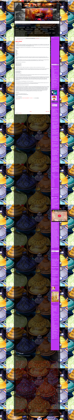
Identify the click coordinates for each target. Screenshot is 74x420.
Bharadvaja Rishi (30, 368)
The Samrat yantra (30, 403)
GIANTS (42, 375)
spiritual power (35, 400)
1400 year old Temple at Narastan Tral (54, 201)
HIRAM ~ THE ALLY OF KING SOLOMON (50, 380)
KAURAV (20, 385)
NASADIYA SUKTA (29, 390)
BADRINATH (31, 367)
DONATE (53, 87)
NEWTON (22, 391)
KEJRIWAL (22, 385)
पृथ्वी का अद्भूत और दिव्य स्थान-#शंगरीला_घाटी (43, 410)
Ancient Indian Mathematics (30, 364)
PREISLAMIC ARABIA (52, 393)
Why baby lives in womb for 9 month (52, 409)
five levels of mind (36, 374)
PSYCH (20, 394)
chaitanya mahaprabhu (55, 370)
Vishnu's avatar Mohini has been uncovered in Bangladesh (55, 205)
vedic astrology (50, 406)
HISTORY (56, 380)
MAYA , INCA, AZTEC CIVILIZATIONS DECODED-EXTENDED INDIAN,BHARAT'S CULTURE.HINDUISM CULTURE (55, 110)
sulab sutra (21, 401)
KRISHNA (52, 385)
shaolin (41, 398)
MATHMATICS (52, 388)
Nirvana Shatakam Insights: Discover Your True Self (55, 190)
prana (29, 393)
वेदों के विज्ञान (30, 411)
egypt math (40, 373)
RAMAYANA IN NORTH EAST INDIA (32, 395)
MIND (44, 389)
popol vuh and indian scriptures (19, 393)
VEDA (19, 406)
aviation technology (24, 367)
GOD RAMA (46, 375)
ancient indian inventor (18, 364)
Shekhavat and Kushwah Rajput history (55, 281)
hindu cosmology (41, 377)
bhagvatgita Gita (22, 368)
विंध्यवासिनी (19, 411)
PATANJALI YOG (52, 392)
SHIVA (53, 398)
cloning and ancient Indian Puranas (50, 371)
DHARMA (53, 73)
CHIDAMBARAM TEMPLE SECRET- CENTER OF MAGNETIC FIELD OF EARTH (55, 123)
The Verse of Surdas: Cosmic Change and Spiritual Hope (55, 192)
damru (37, 372)
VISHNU (46, 408)
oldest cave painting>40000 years (46, 391)
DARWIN (42, 372)
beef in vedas (51, 367)
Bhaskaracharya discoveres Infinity (54, 368)
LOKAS (39, 386)
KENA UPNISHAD (25, 385)
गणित (23, 410)
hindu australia (33, 377)
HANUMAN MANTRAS (54, 263)
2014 (52, 185)
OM (53, 391)
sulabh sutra (24, 401)
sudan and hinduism (18, 401)
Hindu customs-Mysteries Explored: (47, 377)
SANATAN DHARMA (23, 397)
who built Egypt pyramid (46, 409)
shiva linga (56, 398)
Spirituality (38, 400)
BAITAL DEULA (34, 367)
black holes (17, 369)
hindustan (45, 380)
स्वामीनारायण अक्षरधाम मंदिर (18, 412)
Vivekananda (56, 408)
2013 (52, 186)
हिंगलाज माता (27, 412)
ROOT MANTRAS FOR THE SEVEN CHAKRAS (55, 265)
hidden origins (17, 377)
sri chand (41, 400)
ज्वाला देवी (27, 410)
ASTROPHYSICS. (30, 366)
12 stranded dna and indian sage (19, 361)
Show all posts (37, 38)
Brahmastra (55, 369)
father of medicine (28, 374)
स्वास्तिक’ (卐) (24, 412)
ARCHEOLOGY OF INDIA (55, 77)
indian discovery (49, 381)
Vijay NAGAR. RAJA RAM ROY (34, 408)
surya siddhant (42, 401)
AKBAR (18, 362)
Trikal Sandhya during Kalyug (55, 191)
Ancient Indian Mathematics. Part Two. (43, 364)
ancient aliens (48, 362)
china (30, 371)
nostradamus (36, 391)
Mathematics (49, 388)
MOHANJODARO (54, 389)
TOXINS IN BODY (21, 404)
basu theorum (48, 367)
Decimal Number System (55, 372)
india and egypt (23, 381)
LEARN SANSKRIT (54, 82)
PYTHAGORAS (40, 394)
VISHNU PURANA (52, 408)
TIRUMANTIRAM (17, 404)
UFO (52, 404)
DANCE (40, 372)
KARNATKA (50, 384)
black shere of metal (20, 369)
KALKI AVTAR (21, 384)
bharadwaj (34, 368)
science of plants (19, 398)
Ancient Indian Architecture (55, 317)
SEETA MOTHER (30, 398)
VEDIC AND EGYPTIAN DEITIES (45, 406)
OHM (41, 391)
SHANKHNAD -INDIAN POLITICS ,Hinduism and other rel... (55, 80)
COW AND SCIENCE (21, 372)
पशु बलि (36, 410)
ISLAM (33, 383)
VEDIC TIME (19, 408)
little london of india (36, 386)
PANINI (32, 392)
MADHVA (24, 387)
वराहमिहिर (17, 411)
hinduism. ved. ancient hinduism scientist (38, 380)
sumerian (27, 401)
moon (57, 389)
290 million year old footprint (39, 361)
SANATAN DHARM (22, 27)
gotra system (56, 375)
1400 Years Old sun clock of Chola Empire (26, 361)
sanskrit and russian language (45, 397)
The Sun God (43, 403)
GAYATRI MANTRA (25, 375)
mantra (25, 388)
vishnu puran (49, 408)
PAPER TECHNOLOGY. (36, 392)
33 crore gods (44, 361)
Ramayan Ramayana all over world (24, 395)
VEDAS (27, 406)
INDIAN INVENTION (54, 381)
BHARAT (37, 368)
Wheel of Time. (39, 409)
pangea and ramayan (29, 392)
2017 (52, 182)
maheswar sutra (47, 387)
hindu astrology (29, 377)
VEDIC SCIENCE (54, 78)
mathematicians (46, 388)
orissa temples (20, 392)
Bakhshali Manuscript (38, 367)
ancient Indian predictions (55, 364)
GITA (52, 316)
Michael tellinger (41, 389)
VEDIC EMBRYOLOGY (52, 407)
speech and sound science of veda (21, 400)
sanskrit (38, 397)
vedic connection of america (55, 406)
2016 (52, 183)
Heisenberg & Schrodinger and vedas (51, 376)
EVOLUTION (24, 374)
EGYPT (27, 373)
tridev (35, 404)
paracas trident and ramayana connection (43, 392)
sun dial (29, 401)
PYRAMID (34, 394)
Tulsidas (43, 404)
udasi (50, 404)
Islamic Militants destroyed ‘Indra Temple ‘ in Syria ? (40, 383)
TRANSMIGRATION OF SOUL (27, 404)
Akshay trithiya (53, 274)
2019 (52, 180)
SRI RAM (51, 400)
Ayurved (53, 312)
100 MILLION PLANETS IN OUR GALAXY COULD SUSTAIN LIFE (55, 117)
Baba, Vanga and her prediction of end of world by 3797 (55, 143)
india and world (27, 381)
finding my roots (32, 374)
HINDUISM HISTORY (54, 81)
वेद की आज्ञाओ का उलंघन (26, 411)
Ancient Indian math (24, 364)
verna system (27, 408)
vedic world (23, 408)
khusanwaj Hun (30, 385)
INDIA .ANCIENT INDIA (18, 381)
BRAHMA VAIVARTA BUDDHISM (39, 369)
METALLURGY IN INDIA (36, 389)
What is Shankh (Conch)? (34, 409)
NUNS (39, 391)
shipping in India (50, 398)
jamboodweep (57, 383)
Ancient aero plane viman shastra (37, 362)
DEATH (45, 372)
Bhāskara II (44, 368)
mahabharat (34, 387)
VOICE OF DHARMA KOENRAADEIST (54, 310)
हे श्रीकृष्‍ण (29, 412)
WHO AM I (43, 409)
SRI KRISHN (43, 400)
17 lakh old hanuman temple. (33, 361)
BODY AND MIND (28, 369)
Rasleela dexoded (56, 395)
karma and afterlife (46, 384)
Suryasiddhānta (54, 401)
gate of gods (17, 375)
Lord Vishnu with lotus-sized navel (52, 386)
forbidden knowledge (46, 374)
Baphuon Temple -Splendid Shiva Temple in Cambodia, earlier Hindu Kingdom (55, 200)
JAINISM (52, 383)
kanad (41, 384)
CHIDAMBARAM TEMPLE (26, 371)
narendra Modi (17, 390)
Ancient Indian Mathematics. (36, 364)
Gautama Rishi (20, 375)
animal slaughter (51, 365)
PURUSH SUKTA (26, 394)
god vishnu (50, 375)
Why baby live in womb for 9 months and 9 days (55, 162)
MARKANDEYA (40, 388)
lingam (32, 386)
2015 (52, 184)
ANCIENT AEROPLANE (43, 362)
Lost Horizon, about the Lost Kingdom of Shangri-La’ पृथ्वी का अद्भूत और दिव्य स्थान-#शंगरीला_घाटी (55, 168)
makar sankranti (51, 387)
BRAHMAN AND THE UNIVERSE (49, 369)
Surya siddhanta (46, 401)
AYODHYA (28, 367)
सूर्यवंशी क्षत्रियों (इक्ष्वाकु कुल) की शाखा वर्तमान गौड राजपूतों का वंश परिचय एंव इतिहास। (55, 279)
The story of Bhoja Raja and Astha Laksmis (37, 403)
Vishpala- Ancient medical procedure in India (55, 177)
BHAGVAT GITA (56, 367)
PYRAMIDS (37, 394)
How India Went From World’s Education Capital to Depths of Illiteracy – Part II (55, 260)
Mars (43, 388)
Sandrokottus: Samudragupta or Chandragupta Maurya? (31, 397)
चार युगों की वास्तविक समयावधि (55, 272)
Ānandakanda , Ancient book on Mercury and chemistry (55, 271)
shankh (39, 398)
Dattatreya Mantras (54, 264)
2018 (52, 181)
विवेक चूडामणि (22, 411)
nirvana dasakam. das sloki (28, 391)
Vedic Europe (57, 407)
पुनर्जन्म (38, 410)
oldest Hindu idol (51, 391)
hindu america (25, 377)
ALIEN (20, 362)
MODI (46, 389)
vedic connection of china (26, 407)
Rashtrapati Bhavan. (52, 395)
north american (33, 391)
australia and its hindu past (19, 367)
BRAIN (57, 369)
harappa (36, 376)
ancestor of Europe (27, 362)
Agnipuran (39, 27)
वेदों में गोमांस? (33, 411)
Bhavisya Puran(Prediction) (47, 27)
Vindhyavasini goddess (43, 408)
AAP (57, 361)
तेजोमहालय (31, 410)
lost (57, 386)
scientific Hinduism (23, 398)
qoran (43, 394)
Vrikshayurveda (17, 409)
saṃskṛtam (53, 72)
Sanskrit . (40, 397)
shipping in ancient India (45, 398)
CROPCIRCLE (29, 372)
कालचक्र (16, 410)
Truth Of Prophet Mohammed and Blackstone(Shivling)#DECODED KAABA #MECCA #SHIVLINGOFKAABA (55, 149)
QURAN (57, 394)
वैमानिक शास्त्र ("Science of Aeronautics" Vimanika (40, 411)
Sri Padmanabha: (47, 400)
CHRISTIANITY (40, 371)
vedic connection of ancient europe (19, 407)
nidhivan (24, 391)
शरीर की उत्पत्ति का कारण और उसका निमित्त (49, 411)
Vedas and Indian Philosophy (34, 406)
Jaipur (54, 383)
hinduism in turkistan (26, 380)
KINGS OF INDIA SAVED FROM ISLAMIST (40, 385)
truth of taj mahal (40, 404)
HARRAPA (39, 376)
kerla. (28, 385)
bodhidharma (24, 369)
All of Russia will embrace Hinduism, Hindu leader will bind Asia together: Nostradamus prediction (55, 137)
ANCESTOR (23, 362)
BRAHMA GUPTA (34, 369)
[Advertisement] (32, 105)
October (54, 175)
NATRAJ (33, 390)
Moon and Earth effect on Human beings (55, 275)
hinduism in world (30, 380)
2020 (52, 179)
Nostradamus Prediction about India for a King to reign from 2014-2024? (55, 130)
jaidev (50, 383)
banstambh (45, 367)
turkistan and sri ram (47, 404)
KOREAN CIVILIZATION (48, 385)
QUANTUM (46, 394)
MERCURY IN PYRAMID (31, 389)
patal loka (50, 392)
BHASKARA (40, 368)
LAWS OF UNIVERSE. (29, 386)
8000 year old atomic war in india (53, 361)
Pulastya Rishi (23, 394)
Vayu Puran (54, 27)
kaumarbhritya (17, 385)
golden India (53, 375)
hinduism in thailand (21, 380)
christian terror (36, 371)
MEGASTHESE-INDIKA (26, 389)
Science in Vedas (33, 27)
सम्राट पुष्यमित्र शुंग (56, 411)
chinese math (33, 371)
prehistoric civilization (46, 393)
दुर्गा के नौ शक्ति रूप (34, 410)
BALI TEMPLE (42, 367)
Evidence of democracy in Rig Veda (19, 374)
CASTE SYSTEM (41, 370)
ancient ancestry (52, 362)
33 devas (48, 361)
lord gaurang (43, 386)
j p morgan (48, 383)
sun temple (32, 401)
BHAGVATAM (18, 368)
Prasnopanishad (32, 393)
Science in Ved (53, 313)
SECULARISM (27, 398)
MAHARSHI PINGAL (43, 387)
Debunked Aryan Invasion (49, 372)
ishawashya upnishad (29, 383)
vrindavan (20, 409)
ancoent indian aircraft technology (45, 365)
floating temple (40, 374)
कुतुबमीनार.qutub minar (20, 410)
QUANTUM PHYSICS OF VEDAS (51, 394)
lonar (41, 386)
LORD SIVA (47, 386)
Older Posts (47, 111)
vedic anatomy (39, 406)
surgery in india (35, 401)
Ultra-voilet (57, 404)
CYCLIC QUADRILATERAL (34, 372)
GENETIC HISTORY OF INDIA (37, 375)
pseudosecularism (17, 394)
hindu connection (37, 377)
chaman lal (17, 371)
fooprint (42, 374)
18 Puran (28, 27)
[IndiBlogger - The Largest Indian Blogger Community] (54, 94)
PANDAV (25, 392)
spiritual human (31, 400)
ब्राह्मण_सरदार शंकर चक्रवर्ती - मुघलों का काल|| (55, 284)
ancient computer (56, 362)
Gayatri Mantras (29, 375)
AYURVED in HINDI (54, 84)
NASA (25, 390)
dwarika (16, 373)
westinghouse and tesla (29, 409)
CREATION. (25, 372)
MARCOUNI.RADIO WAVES (33, 388)
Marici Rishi (18, 41)
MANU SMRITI (27, 388)
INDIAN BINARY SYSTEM (37, 381)
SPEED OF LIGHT (27, 400)
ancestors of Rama (31, 362)
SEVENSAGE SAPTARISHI (35, 398)
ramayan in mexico (19, 395)
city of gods (44, 371)
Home (16, 27)
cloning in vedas (55, 371)
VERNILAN (30, 408)
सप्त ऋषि (53, 411)
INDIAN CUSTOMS (45, 381)
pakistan (23, 392)
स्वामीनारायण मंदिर (21, 412)
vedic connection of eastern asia (33, 407)
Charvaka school (20, 371)
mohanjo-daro (49, 389)
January (54, 178)
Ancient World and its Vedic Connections (35, 365)
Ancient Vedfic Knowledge (24, 365)
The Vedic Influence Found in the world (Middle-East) (51, 403)
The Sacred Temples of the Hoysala (24, 403)
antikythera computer (56, 365)
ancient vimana (29, 365)
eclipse (19, 373)
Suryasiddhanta (50, 401)
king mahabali (34, 385)
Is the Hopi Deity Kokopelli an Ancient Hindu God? (22, 383)
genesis (32, 375)
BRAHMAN (44, 369)
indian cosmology (41, 381)
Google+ (52, 253)
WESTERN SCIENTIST (24, 409)
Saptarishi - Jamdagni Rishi (51, 397)
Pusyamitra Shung (30, 394)
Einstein (43, 373)
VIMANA (39, 408)
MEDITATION (21, 389)
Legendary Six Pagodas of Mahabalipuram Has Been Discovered (55, 207)
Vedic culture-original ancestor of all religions (45, 407)
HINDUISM (53, 268)
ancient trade (19, 365)
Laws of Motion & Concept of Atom (23, 386)
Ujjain (54, 404)
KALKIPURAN (25, 384)
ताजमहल (29, 410)
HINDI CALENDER (21, 377)
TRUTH (37, 404)
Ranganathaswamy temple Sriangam (40, 395)
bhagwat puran (26, 368)
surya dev (39, 401)
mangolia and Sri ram (22, 388)
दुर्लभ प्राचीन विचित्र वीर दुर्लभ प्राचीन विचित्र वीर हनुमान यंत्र (55, 273)
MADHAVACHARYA (20, 387)
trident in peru (32, 404)
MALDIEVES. (17, 388)
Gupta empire (53, 282)
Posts (53, 104)
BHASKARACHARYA (48, 368)
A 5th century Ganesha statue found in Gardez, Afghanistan (55, 203)
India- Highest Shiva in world (31, 381)
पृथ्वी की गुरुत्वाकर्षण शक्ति (49, 410)
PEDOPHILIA (56, 392)
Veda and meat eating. (23, 406)
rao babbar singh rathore (47, 395)
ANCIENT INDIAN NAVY (50, 364)
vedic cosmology (39, 407)
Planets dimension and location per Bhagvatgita (54, 156)
